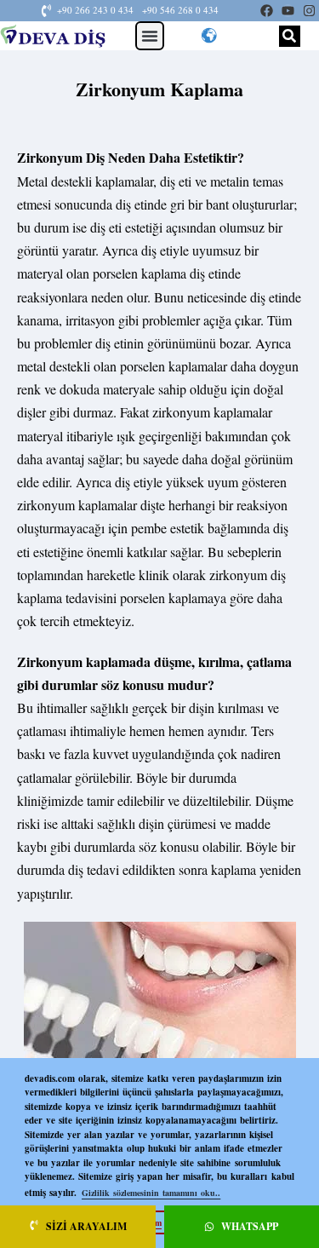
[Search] (289, 36)
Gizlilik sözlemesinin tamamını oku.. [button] (151, 1193)
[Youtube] (288, 10)
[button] (149, 35)
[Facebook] (266, 10)
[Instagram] (309, 10)
